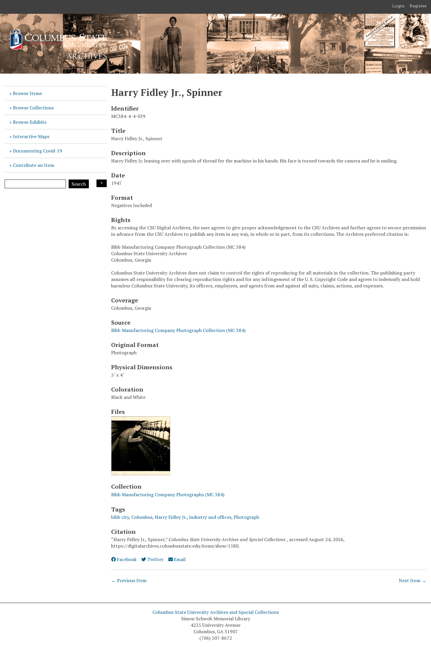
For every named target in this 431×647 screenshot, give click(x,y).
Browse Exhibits (29, 122)
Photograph (246, 517)
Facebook (127, 559)
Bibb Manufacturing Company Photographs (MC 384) (167, 494)
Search (79, 184)
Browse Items (27, 93)
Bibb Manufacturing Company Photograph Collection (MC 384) (178, 330)
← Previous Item (129, 580)
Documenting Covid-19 (37, 151)
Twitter (155, 559)
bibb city (120, 517)
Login (398, 6)
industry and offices (210, 517)
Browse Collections (33, 107)
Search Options (101, 183)
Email (180, 559)
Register (418, 6)
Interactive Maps (31, 136)
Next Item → (412, 580)
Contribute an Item (33, 165)
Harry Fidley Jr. (171, 517)
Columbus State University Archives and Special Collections (215, 612)
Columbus (141, 517)
